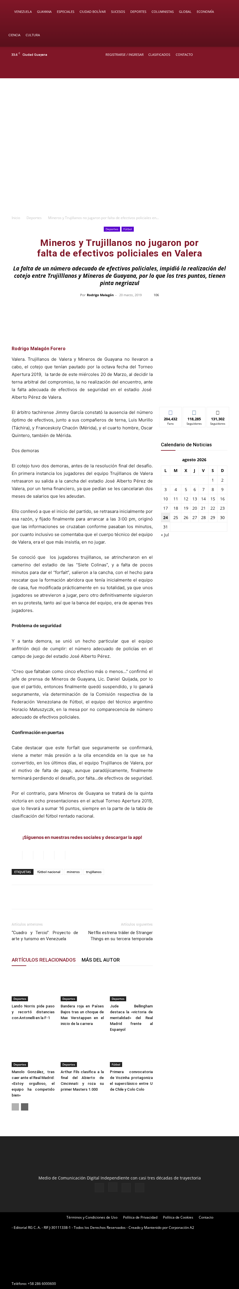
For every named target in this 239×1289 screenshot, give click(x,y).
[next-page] (24, 1107)
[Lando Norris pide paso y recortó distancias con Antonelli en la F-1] (33, 986)
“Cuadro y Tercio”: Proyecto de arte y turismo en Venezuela (45, 935)
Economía (205, 11)
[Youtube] (228, 70)
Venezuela (23, 11)
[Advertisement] (119, 168)
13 (194, 499)
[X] (219, 70)
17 (165, 508)
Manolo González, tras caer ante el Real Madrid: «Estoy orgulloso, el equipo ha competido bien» (33, 1083)
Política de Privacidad (140, 1217)
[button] (226, 12)
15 (212, 499)
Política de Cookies (178, 1217)
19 (186, 508)
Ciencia (14, 35)
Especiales (65, 11)
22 (212, 508)
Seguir (194, 411)
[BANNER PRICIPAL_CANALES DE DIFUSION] (119, 103)
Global (185, 11)
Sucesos (118, 11)
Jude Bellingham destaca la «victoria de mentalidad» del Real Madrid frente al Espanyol (131, 1018)
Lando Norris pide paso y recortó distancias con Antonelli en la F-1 (33, 1012)
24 (165, 517)
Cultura (33, 35)
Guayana (44, 11)
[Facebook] (200, 70)
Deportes (138, 11)
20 (194, 508)
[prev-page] (15, 1107)
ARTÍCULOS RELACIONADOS (44, 960)
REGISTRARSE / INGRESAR (125, 54)
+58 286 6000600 (42, 1283)
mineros (73, 872)
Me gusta (171, 411)
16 (222, 499)
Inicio (16, 217)
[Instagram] (209, 70)
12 (186, 499)
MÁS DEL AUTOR (101, 960)
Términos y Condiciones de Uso (91, 1217)
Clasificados (159, 54)
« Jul (165, 534)
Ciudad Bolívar (93, 11)
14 (203, 499)
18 (175, 508)
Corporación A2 (181, 1227)
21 (203, 508)
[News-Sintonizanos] (194, 392)
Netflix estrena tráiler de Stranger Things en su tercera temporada (120, 935)
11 (175, 499)
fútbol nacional (48, 872)
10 (165, 499)
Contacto (184, 54)
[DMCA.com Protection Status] (55, 1273)
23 (222, 508)
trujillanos (93, 872)
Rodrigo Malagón (100, 295)
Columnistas (163, 11)
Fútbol (127, 229)
